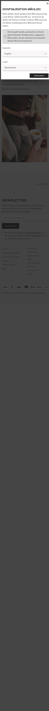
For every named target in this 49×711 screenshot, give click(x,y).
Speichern (39, 75)
